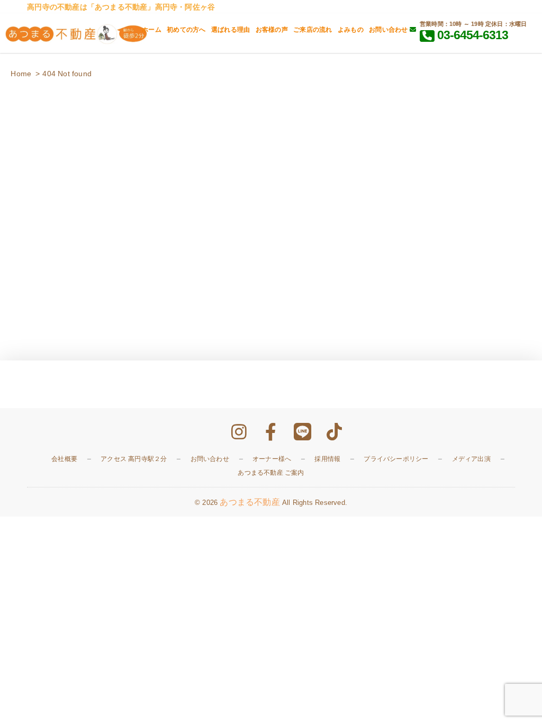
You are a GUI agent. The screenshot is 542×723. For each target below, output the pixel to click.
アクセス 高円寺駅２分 (134, 459)
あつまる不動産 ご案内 (271, 472)
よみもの (351, 29)
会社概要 (64, 459)
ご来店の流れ (312, 29)
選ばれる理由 (230, 29)
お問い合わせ (389, 29)
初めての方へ (186, 29)
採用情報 (327, 459)
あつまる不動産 (249, 502)
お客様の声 (272, 29)
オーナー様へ (271, 459)
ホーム (151, 29)
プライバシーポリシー (396, 459)
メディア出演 (471, 459)
